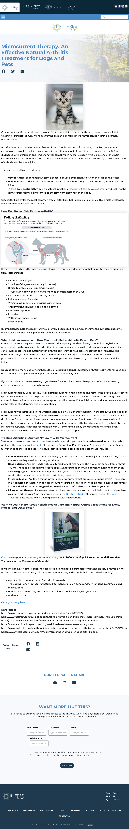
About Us (13, 810)
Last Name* (54, 728)
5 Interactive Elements (29, 445)
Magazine (75, 810)
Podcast (90, 810)
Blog (62, 810)
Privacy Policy (30, 824)
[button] (3, 17)
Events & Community (110, 810)
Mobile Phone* (36, 738)
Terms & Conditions (41, 824)
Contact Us (64, 816)
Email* (73, 728)
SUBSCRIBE (67, 765)
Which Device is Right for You (38, 810)
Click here (7, 557)
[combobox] (114, 17)
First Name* (32, 728)
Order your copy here (13, 602)
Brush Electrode (75, 494)
